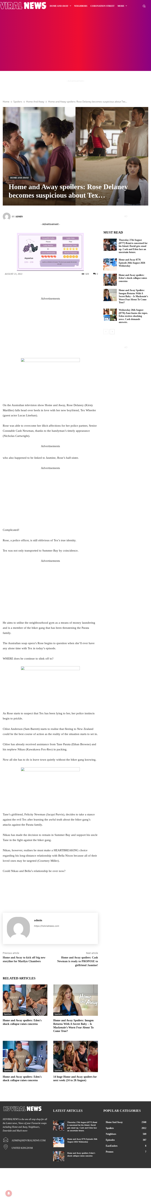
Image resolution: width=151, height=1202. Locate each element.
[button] (144, 6)
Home (6, 101)
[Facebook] (42, 285)
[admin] (7, 216)
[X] (53, 285)
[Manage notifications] (9, 1193)
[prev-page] (105, 331)
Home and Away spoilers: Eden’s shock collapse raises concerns (133, 278)
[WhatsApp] (77, 285)
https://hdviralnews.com (46, 926)
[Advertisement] (75, 41)
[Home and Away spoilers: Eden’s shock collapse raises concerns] (25, 1000)
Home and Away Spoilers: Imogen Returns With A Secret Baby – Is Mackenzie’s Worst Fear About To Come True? (133, 296)
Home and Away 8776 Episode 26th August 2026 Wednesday (132, 262)
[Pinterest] (65, 285)
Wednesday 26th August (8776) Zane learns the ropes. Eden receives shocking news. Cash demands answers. (133, 316)
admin (19, 216)
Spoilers (17, 101)
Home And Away (35, 101)
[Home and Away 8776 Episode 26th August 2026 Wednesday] (110, 264)
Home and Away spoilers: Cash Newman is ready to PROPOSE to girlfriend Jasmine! (77, 961)
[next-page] (112, 331)
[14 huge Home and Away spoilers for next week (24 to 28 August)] (75, 1056)
